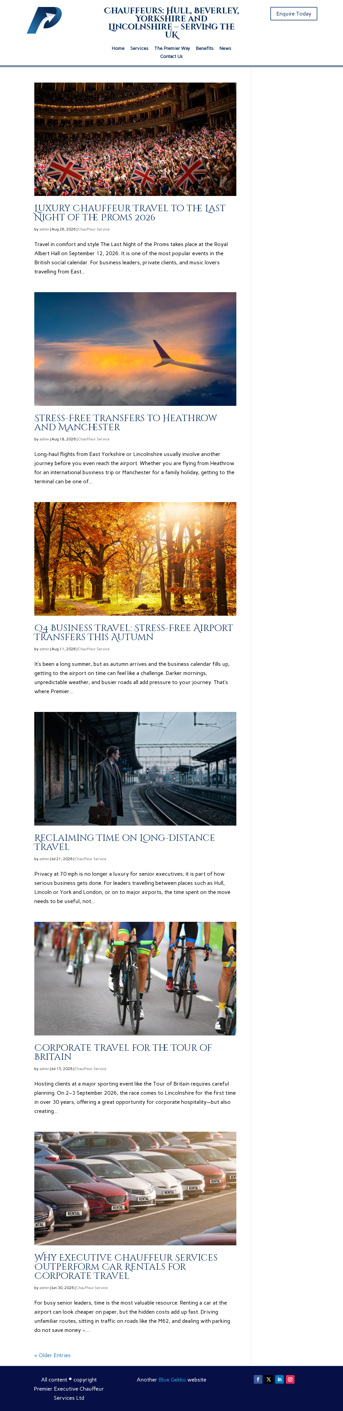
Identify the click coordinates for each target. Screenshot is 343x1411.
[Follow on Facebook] (258, 1379)
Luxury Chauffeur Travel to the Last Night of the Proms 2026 (130, 213)
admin (44, 229)
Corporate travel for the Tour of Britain (123, 1052)
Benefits (205, 48)
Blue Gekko (172, 1379)
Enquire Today (293, 13)
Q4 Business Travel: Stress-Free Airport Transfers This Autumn (133, 633)
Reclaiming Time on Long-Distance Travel (124, 842)
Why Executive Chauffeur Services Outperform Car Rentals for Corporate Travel (126, 1267)
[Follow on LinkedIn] (279, 1379)
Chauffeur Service (94, 229)
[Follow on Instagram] (290, 1379)
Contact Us (171, 56)
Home (118, 48)
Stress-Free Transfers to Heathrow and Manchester (125, 423)
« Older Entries (52, 1355)
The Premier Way (172, 48)
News (225, 48)
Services (139, 48)
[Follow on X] (268, 1379)
